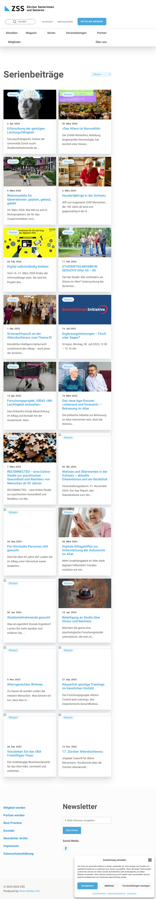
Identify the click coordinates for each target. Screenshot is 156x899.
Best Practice (13, 823)
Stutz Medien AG (29, 891)
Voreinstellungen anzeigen (136, 885)
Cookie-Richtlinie (99, 893)
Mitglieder (14, 42)
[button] (149, 860)
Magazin (31, 32)
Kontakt (47, 22)
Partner (102, 32)
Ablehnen (109, 885)
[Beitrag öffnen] (30, 122)
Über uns (101, 42)
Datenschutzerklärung (117, 893)
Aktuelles (12, 32)
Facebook (65, 855)
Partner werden (14, 815)
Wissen (13, 94)
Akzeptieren (87, 885)
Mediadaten (65, 22)
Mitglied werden (92, 21)
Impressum (131, 893)
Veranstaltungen (76, 32)
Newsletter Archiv (16, 838)
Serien (51, 32)
